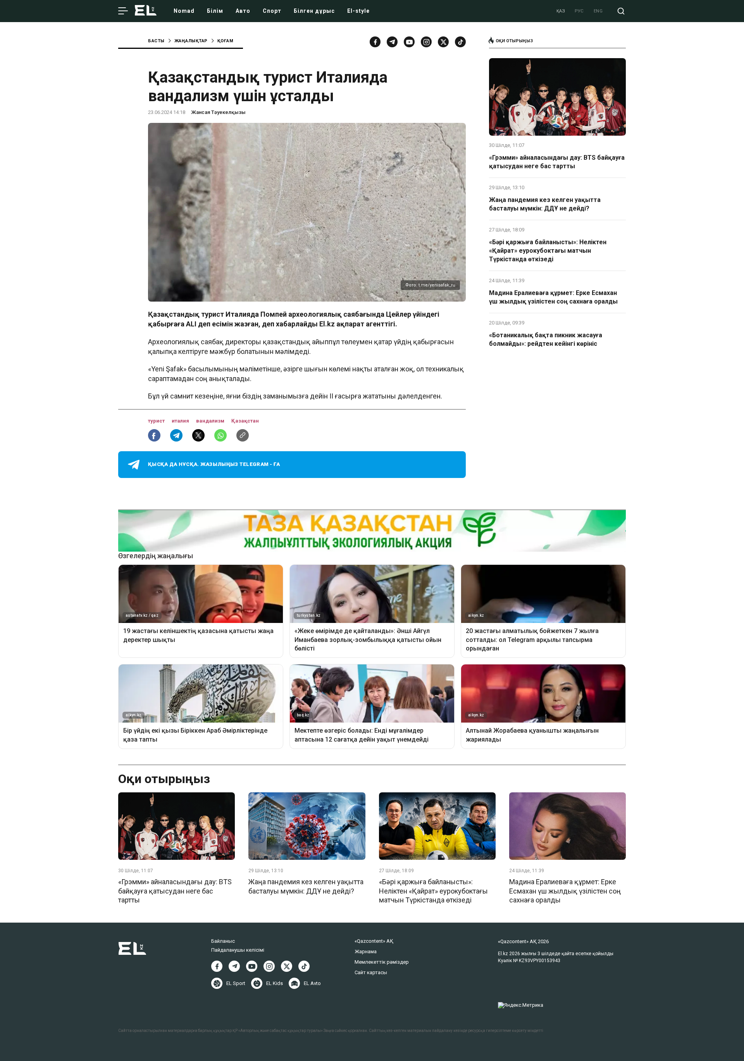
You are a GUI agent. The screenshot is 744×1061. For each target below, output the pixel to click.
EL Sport (235, 983)
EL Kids (274, 983)
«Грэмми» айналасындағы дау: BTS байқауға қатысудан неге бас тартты (557, 162)
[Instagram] (426, 41)
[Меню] (123, 11)
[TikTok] (460, 41)
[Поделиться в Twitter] (198, 435)
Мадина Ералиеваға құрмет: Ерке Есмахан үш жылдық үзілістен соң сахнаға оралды (553, 297)
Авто (243, 11)
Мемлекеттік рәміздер (382, 962)
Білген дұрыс (314, 11)
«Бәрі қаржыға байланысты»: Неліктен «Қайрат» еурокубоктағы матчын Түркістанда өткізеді (547, 250)
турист (157, 421)
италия (181, 421)
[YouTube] (409, 41)
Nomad (184, 11)
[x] (443, 41)
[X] (286, 966)
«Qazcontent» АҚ (374, 941)
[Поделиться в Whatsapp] (220, 435)
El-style (358, 11)
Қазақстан (245, 421)
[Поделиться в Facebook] (154, 435)
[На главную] (146, 11)
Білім (215, 11)
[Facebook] (375, 41)
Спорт (272, 11)
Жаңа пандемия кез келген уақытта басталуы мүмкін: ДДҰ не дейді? (545, 204)
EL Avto (312, 983)
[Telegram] (392, 41)
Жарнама (366, 951)
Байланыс (223, 941)
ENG (598, 11)
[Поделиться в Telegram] (176, 435)
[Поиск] (621, 11)
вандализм (211, 421)
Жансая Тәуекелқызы (218, 112)
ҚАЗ (560, 11)
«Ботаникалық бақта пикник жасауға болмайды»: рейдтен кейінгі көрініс (545, 339)
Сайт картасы (371, 972)
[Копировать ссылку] (242, 435)
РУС (579, 11)
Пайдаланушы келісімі (237, 950)
